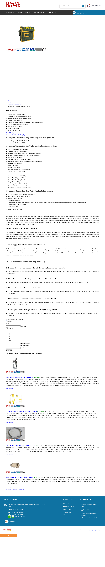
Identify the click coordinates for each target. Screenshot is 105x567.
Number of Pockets (13, 185)
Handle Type (11, 180)
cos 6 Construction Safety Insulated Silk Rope (19, 477)
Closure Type (11, 178)
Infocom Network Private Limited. (95, 530)
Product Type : (81, 445)
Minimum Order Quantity (15, 143)
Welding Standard (13, 173)
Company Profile (24, 12)
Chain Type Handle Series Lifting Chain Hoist (19, 377)
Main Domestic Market (14, 204)
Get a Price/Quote (11, 133)
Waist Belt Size (12, 187)
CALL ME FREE (19, 489)
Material (10, 159)
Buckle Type (11, 183)
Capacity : (16, 385)
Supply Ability (12, 196)
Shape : (72, 379)
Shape (9, 169)
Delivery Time (12, 198)
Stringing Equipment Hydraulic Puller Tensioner (89, 510)
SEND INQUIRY (10, 489)
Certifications (12, 206)
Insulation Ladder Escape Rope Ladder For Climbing (21, 411)
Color (9, 165)
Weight (10, 182)
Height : (53, 379)
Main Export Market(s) (14, 202)
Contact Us (52, 12)
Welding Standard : (57, 385)
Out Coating (11, 149)
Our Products (39, 12)
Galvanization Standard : (76, 385)
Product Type (11, 171)
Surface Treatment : (58, 417)
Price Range (11, 141)
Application (11, 161)
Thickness (10, 151)
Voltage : (36, 385)
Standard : (59, 381)
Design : (40, 383)
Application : (31, 381)
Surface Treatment (13, 155)
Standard (10, 157)
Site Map (66, 515)
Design (10, 153)
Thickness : (11, 417)
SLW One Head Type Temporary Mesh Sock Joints (21, 445)
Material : (33, 379)
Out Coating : (78, 381)
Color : (61, 447)
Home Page (10, 12)
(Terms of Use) (98, 529)
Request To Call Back (12, 135)
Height (10, 167)
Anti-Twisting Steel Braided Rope (90, 518)
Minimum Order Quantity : (66, 377)
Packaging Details (13, 200)
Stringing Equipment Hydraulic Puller (89, 505)
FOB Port (10, 194)
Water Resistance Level (14, 176)
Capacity (10, 163)
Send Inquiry (21, 135)
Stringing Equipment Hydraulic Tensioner (89, 514)
